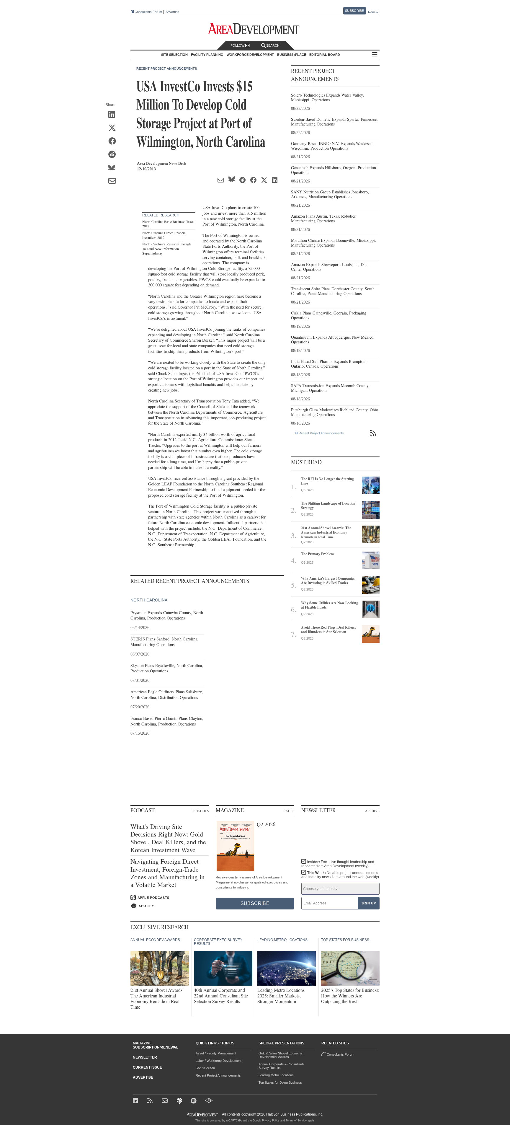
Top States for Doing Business (280, 1082)
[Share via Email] (114, 181)
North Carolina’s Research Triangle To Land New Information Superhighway (166, 248)
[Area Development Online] (203, 1114)
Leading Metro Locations (276, 1075)
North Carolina (251, 224)
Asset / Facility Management (216, 1053)
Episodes (201, 811)
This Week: (340, 875)
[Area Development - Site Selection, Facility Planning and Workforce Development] (255, 29)
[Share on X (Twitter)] (114, 128)
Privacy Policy (270, 1120)
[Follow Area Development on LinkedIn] (136, 1101)
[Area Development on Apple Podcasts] (180, 1101)
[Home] (165, 1101)
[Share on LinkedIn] (114, 115)
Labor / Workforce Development (218, 1060)
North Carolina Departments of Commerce (205, 412)
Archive (372, 811)
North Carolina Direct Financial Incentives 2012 (164, 235)
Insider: (337, 864)
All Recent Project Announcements (319, 433)
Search (272, 45)
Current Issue (147, 1067)
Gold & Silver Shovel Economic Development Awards (281, 1055)
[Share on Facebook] (114, 141)
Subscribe (354, 10)
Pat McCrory (205, 307)
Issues (288, 811)
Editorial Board (324, 54)
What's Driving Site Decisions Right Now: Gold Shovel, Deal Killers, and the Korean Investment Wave (168, 838)
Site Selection (205, 1068)
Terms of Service (296, 1120)
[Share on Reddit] (114, 154)
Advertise (172, 12)
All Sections (374, 54)
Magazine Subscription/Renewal (155, 1045)
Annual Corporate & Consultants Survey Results (282, 1065)
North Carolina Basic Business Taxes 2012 (168, 224)
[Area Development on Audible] (208, 1101)
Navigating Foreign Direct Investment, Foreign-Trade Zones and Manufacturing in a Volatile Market (167, 873)
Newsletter (145, 1057)
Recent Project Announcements (166, 68)
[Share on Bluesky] (114, 168)
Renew (373, 12)
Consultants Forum (148, 12)
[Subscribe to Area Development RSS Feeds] (151, 1101)
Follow (238, 45)
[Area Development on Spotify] (194, 1101)
